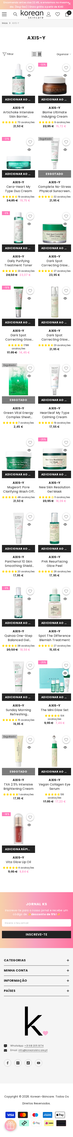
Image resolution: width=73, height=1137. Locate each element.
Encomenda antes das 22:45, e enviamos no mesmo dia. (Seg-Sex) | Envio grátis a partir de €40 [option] (36, 4)
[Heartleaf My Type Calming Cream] (54, 379)
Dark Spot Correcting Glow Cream (54, 263)
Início (5, 23)
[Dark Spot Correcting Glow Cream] (54, 227)
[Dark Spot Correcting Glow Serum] (18, 302)
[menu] (4, 14)
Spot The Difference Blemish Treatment (55, 638)
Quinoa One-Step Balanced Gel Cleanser (18, 638)
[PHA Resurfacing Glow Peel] (54, 528)
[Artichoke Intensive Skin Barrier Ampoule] (18, 79)
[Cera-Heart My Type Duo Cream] (18, 153)
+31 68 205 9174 (34, 1045)
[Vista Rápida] (29, 75)
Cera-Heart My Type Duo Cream (18, 189)
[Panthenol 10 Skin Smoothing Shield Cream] (18, 528)
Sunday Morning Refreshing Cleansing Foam (18, 712)
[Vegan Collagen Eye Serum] (54, 751)
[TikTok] (28, 1063)
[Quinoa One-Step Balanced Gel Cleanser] (18, 602)
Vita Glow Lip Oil (18, 862)
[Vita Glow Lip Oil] (18, 828)
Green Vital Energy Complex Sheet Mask (18, 415)
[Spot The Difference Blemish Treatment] (54, 602)
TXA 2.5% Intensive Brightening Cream (18, 786)
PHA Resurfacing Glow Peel (54, 563)
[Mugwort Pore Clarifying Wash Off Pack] (18, 454)
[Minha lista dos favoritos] (57, 14)
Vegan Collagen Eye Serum (54, 786)
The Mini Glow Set (55, 710)
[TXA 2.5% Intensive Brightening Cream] (18, 751)
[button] (34, 54)
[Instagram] (18, 1063)
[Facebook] (7, 1063)
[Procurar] (15, 14)
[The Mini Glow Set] (54, 677)
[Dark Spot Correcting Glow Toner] (54, 302)
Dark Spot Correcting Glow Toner (54, 337)
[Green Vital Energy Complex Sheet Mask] (18, 379)
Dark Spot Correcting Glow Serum (18, 337)
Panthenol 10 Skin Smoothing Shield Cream (18, 563)
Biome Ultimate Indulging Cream (54, 114)
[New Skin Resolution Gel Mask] (54, 454)
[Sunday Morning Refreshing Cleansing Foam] (18, 677)
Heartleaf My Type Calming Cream (54, 415)
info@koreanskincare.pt (32, 1050)
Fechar (69, 3)
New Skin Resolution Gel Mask (54, 489)
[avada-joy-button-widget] (10, 1125)
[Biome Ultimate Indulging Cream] (54, 79)
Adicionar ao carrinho (20, 99)
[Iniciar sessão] (49, 14)
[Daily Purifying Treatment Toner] (18, 227)
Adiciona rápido (19, 849)
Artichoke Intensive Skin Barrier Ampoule (18, 114)
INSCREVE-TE (36, 934)
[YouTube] (38, 1063)
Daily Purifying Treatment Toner (18, 263)
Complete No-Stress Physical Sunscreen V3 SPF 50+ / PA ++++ (54, 189)
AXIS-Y (15, 23)
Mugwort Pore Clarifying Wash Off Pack (18, 489)
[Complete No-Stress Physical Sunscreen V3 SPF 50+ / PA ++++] (54, 153)
